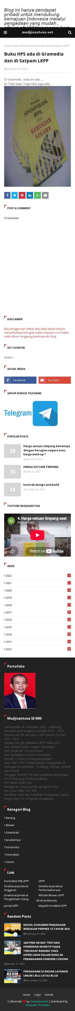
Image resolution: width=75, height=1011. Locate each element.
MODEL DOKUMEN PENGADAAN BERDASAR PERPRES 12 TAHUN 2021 (46, 927)
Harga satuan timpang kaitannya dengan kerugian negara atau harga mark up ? (46, 450)
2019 (38, 598)
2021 (38, 583)
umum (10, 862)
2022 (38, 576)
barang (10, 818)
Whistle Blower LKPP (51, 895)
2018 (38, 605)
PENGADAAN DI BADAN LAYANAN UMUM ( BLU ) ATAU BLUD (45, 973)
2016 (38, 620)
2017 (38, 612)
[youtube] (55, 380)
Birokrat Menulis (46, 900)
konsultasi (12, 854)
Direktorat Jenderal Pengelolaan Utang (16, 897)
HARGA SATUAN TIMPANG (41, 467)
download (12, 832)
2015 (38, 627)
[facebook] (20, 380)
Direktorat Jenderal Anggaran (16, 888)
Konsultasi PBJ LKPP (16, 881)
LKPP (42, 881)
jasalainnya (13, 840)
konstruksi (12, 847)
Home (7, 46)
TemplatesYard (39, 1001)
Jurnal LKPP (11, 906)
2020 (38, 590)
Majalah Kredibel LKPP (53, 906)
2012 (38, 649)
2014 (38, 634)
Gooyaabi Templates (37, 1005)
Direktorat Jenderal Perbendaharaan (50, 888)
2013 (38, 642)
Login (37, 995)
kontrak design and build (41, 485)
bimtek (10, 825)
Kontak (49, 995)
